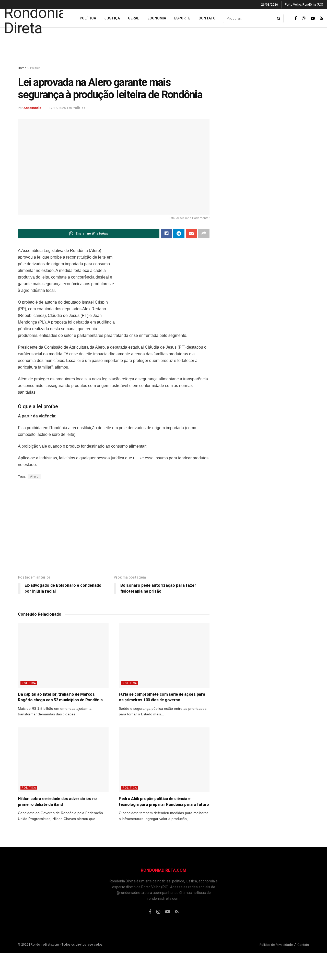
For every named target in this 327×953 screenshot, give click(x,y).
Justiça (112, 18)
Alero (34, 476)
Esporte (182, 18)
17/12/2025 (57, 108)
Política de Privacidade (276, 945)
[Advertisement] (163, 47)
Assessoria (32, 108)
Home (22, 68)
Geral (133, 18)
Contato (207, 18)
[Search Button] (279, 18)
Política (88, 18)
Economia (156, 18)
